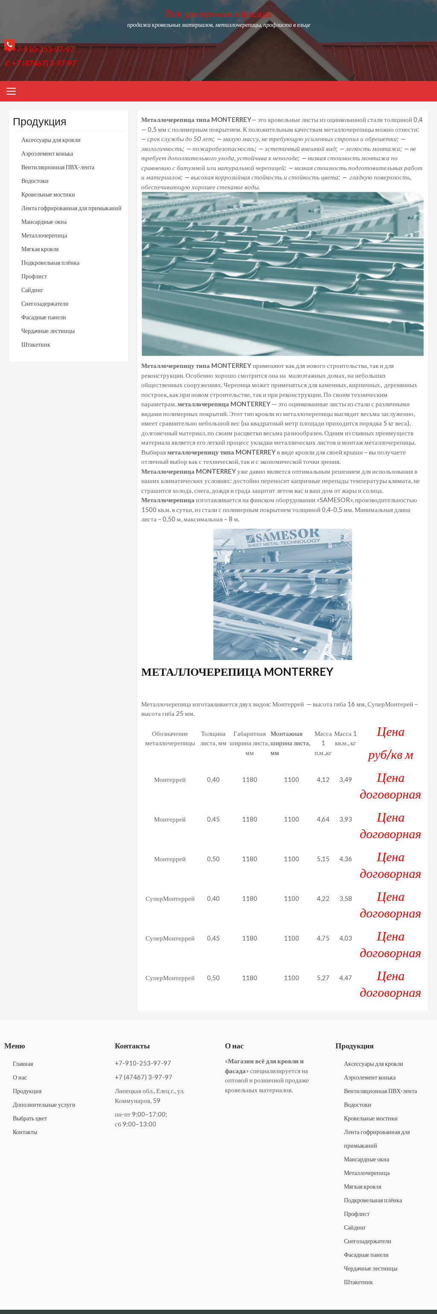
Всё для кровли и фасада (218, 13)
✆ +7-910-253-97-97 (39, 49)
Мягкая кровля (39, 248)
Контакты (25, 1131)
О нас (20, 1077)
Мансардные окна (44, 221)
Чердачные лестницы (48, 330)
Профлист (34, 276)
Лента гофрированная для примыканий (71, 207)
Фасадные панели (43, 317)
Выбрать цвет (30, 1118)
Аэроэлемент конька (47, 153)
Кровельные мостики (48, 194)
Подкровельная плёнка (50, 262)
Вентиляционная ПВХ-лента (57, 167)
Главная (23, 1063)
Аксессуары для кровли (51, 139)
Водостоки (35, 180)
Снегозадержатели (45, 303)
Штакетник (35, 344)
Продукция (27, 1090)
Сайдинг (32, 289)
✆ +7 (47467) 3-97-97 (40, 63)
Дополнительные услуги (44, 1104)
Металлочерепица (44, 235)
